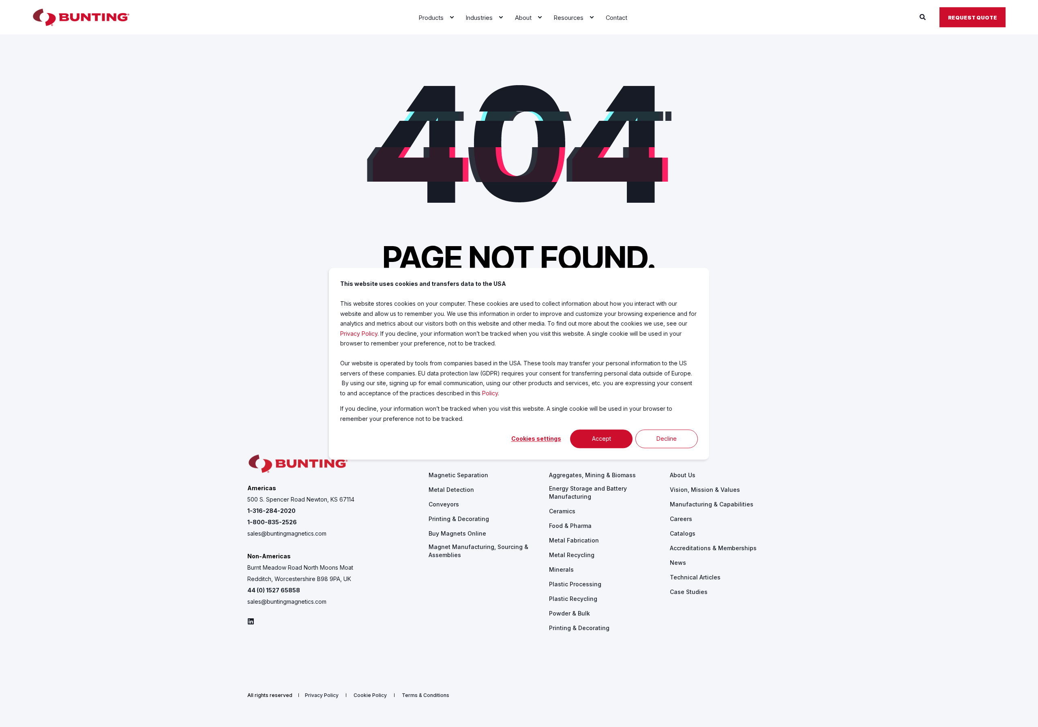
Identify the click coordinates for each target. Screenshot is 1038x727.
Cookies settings (536, 438)
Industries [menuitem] (564, 457)
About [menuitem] (678, 457)
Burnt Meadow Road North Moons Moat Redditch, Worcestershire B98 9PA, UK (300, 573)
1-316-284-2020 (271, 510)
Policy (490, 392)
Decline (666, 438)
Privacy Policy (358, 333)
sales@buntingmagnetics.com (286, 533)
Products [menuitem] (442, 457)
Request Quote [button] (972, 17)
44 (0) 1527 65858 (273, 590)
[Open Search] (923, 17)
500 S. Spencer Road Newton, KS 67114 (300, 499)
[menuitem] (451, 17)
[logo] (298, 464)
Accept (601, 438)
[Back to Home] (81, 17)
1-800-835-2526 (272, 522)
